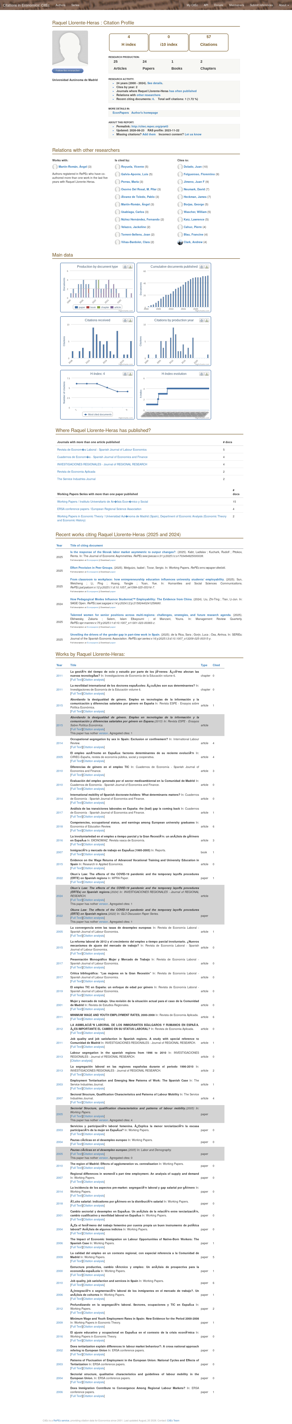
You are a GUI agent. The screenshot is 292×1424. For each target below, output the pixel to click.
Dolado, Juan (193, 166)
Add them (149, 134)
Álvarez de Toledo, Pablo (138, 197)
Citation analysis (93, 679)
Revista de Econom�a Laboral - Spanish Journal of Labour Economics (102, 449)
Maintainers (236, 5)
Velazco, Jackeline (133, 227)
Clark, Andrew (193, 242)
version (103, 733)
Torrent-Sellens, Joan (135, 234)
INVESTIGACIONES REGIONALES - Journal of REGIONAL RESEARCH (102, 464)
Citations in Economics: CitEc (26, 5)
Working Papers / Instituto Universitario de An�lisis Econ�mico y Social (102, 501)
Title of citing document (86, 545)
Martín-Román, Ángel (73, 166)
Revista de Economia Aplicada (76, 471)
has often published (183, 91)
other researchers (149, 95)
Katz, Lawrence (194, 219)
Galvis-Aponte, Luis (134, 174)
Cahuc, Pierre (193, 227)
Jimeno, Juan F (194, 182)
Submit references (261, 5)
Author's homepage (144, 112)
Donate (218, 5)
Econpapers (92, 560)
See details (154, 83)
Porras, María (130, 182)
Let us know (193, 134)
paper (113, 560)
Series (75, 5)
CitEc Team (173, 1420)
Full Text (76, 679)
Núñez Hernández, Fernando (140, 219)
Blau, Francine (193, 234)
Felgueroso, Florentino (199, 174)
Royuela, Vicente (132, 166)
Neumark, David (194, 189)
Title (73, 665)
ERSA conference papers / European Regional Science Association (99, 509)
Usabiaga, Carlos (132, 212)
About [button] (283, 5)
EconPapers (121, 112)
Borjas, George (194, 204)
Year (59, 545)
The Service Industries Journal (76, 479)
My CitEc (192, 5)
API (206, 5)
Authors (60, 5)
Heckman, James (195, 197)
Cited (216, 665)
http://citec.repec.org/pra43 (149, 126)
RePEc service (61, 1420)
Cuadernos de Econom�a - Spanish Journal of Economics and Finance (102, 457)
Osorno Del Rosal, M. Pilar (139, 189)
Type (204, 665)
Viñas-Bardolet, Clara (135, 242)
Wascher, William (195, 212)
